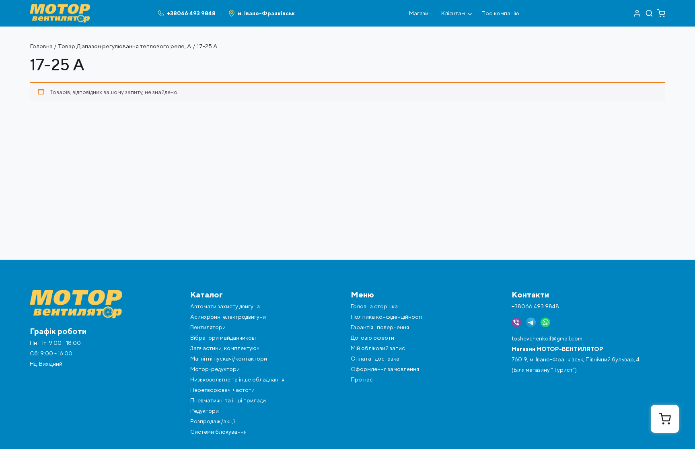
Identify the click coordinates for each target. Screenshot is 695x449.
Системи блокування (218, 431)
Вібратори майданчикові (223, 337)
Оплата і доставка (375, 358)
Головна (41, 46)
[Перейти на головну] (60, 7)
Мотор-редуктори (215, 369)
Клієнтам (453, 13)
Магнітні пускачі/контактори (228, 358)
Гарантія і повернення (380, 327)
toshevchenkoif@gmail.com (547, 338)
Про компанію (500, 13)
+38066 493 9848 (535, 306)
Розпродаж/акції (212, 421)
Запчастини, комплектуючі (225, 348)
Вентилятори (208, 327)
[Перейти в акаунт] (637, 13)
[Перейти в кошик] (661, 13)
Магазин (420, 13)
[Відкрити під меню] (470, 13)
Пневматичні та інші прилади (228, 400)
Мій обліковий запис (378, 348)
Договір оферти (372, 337)
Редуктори (204, 411)
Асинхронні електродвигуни (228, 317)
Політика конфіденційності (386, 317)
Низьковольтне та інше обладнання (237, 379)
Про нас (362, 379)
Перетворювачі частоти (222, 390)
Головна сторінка (374, 306)
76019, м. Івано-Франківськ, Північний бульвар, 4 (575, 359)
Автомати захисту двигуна (225, 306)
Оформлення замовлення (385, 369)
